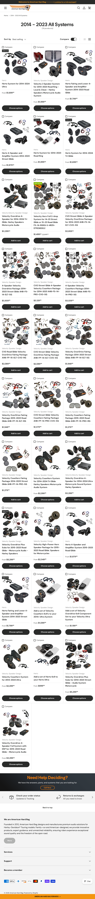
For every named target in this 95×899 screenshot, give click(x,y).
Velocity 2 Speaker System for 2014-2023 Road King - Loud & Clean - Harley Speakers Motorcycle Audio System (47, 90)
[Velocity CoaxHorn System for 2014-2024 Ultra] (16, 656)
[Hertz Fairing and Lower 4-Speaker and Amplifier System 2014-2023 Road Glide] (79, 63)
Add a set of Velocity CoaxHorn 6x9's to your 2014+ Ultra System (45, 613)
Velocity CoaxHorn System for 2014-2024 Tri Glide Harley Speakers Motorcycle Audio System (47, 483)
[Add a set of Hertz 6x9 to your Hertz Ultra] (47, 656)
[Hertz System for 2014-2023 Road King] (47, 132)
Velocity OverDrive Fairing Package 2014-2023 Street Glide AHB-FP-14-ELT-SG (78, 354)
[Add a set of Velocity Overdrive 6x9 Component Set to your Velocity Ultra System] (79, 590)
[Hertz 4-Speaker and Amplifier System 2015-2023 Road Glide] (79, 524)
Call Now (47, 788)
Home (6, 16)
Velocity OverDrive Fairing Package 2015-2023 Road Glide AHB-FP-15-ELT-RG (14, 418)
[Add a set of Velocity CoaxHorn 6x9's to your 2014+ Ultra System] (47, 590)
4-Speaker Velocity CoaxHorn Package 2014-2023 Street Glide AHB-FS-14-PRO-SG (78, 290)
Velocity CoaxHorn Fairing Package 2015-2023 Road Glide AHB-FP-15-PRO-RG (77, 418)
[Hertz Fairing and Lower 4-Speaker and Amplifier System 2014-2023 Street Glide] (16, 590)
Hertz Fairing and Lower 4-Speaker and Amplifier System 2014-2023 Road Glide (78, 88)
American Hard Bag (16, 893)
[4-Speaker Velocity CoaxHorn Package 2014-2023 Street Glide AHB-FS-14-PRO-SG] (79, 265)
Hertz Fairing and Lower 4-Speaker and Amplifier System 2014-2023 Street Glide (15, 615)
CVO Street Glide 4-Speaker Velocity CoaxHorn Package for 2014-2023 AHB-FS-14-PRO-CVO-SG (47, 290)
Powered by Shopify (31, 893)
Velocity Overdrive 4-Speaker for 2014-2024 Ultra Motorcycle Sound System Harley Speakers (79, 482)
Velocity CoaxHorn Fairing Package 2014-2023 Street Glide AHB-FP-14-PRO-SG (15, 481)
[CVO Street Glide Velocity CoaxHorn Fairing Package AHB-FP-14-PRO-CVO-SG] (47, 394)
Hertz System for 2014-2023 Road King (47, 154)
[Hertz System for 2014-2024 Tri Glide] (79, 132)
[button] (47, 896)
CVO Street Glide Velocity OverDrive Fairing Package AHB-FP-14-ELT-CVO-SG (46, 355)
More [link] (9, 840)
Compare (64, 39)
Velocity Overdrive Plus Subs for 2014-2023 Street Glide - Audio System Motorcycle (78, 681)
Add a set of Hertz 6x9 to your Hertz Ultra (46, 678)
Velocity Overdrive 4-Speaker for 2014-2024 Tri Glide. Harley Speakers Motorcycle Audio (14, 220)
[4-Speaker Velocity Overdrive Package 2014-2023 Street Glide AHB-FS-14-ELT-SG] (16, 265)
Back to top (47, 807)
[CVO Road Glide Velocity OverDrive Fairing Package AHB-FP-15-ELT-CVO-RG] (16, 331)
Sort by (7, 39)
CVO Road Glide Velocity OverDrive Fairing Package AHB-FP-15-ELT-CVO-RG (14, 354)
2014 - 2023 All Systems (18, 16)
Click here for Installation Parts (64, 2)
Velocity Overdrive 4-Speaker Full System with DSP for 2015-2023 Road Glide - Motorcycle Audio (14, 747)
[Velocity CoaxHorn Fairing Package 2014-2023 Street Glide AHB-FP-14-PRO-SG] (16, 458)
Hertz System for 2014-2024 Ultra (16, 85)
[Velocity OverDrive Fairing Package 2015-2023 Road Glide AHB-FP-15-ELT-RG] (16, 395)
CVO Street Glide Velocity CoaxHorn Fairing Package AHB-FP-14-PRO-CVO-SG (46, 418)
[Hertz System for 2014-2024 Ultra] (16, 63)
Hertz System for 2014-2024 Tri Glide (79, 154)
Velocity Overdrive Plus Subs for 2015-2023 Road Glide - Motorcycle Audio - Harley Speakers (15, 549)
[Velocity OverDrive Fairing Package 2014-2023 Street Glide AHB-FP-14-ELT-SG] (79, 331)
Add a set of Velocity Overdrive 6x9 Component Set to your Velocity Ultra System (78, 615)
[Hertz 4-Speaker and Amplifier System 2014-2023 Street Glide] (16, 132)
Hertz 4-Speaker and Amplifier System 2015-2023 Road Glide (79, 547)
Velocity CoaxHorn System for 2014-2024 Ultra (15, 678)
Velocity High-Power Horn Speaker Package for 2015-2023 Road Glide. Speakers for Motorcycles (47, 549)
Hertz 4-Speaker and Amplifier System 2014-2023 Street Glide (16, 156)
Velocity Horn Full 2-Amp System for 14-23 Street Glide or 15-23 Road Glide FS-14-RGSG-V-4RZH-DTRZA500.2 (46, 222)
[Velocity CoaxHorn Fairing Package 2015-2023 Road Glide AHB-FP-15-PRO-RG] (79, 395)
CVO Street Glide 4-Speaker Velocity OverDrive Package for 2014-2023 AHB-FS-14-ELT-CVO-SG (79, 220)
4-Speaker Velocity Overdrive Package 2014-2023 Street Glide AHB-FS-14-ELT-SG (15, 290)
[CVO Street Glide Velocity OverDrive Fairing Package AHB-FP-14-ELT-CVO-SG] (47, 331)
